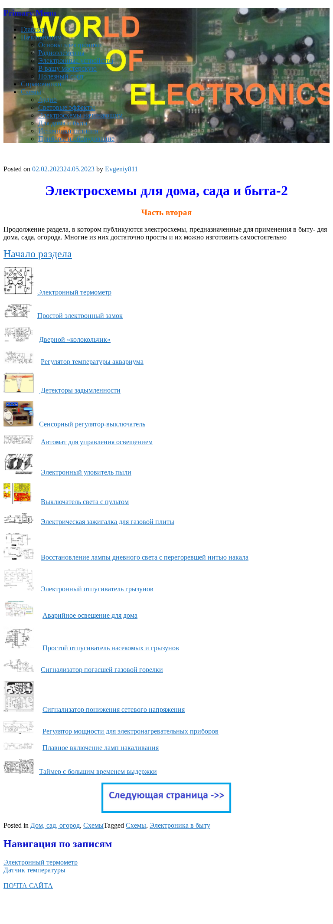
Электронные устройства (75, 60)
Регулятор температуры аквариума (92, 361)
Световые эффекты (66, 107)
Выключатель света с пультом (85, 501)
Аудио (47, 99)
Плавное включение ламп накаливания (100, 747)
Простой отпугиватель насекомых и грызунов (110, 648)
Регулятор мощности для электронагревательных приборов (130, 731)
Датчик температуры (34, 870)
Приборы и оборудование (76, 138)
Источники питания (68, 130)
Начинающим (41, 37)
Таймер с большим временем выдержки (98, 771)
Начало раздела (37, 253)
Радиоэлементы (61, 52)
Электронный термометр (74, 292)
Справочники (41, 84)
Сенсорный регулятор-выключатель (92, 424)
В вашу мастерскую (67, 68)
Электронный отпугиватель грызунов (97, 589)
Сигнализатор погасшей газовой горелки (102, 669)
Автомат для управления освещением (97, 442)
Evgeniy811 (121, 169)
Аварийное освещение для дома (89, 615)
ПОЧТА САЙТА (28, 885)
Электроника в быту (180, 825)
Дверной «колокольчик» (75, 339)
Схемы (31, 91)
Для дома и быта (62, 123)
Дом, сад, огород (55, 825)
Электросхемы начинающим (80, 115)
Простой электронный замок (80, 315)
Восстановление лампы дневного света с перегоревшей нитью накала (144, 557)
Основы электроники (70, 45)
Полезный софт (61, 76)
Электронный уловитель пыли (86, 472)
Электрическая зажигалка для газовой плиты (107, 521)
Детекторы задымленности (80, 390)
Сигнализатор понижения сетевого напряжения (113, 709)
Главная (32, 29)
